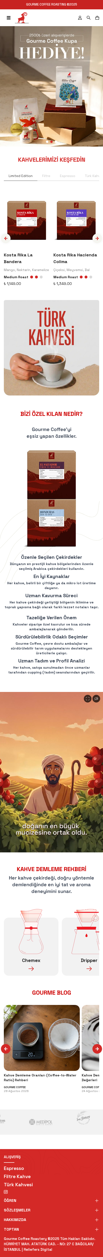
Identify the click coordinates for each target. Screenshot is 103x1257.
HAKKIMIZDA (15, 1219)
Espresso (14, 1168)
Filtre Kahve (17, 1176)
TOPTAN (11, 1229)
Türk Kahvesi (18, 1184)
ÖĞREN (10, 1200)
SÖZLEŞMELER (17, 1210)
